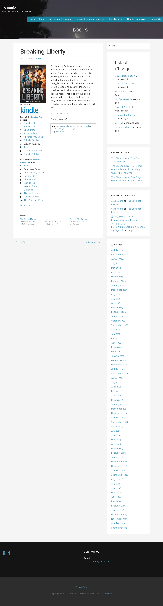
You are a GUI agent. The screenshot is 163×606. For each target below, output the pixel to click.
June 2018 (116, 488)
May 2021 (116, 391)
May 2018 (116, 492)
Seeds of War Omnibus (79, 219)
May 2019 (116, 439)
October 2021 (118, 369)
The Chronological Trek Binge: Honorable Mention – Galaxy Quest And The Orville (126, 169)
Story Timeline (115, 19)
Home (32, 19)
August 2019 (117, 426)
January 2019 (117, 457)
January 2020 (117, 404)
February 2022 (118, 351)
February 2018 (118, 505)
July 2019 (115, 431)
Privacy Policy (81, 587)
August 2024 (117, 259)
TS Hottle (9, 8)
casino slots (117, 201)
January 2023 (117, 316)
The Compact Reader (28, 219)
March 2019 (117, 448)
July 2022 (115, 334)
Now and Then (122, 127)
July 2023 (115, 298)
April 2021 (116, 395)
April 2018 (116, 497)
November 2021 (119, 364)
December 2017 (119, 514)
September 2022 (119, 325)
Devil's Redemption (125, 76)
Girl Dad (119, 123)
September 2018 (119, 475)
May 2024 (116, 268)
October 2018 (118, 470)
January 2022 (117, 356)
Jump (47, 219)
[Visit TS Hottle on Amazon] (4, 553)
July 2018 (115, 483)
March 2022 (117, 347)
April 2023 (116, 303)
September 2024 (119, 254)
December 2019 (119, 408)
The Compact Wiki (136, 19)
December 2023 (119, 290)
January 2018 (117, 510)
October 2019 (118, 417)
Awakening (120, 91)
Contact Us (155, 19)
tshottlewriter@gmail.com (97, 561)
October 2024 (118, 250)
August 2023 (117, 294)
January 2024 (117, 285)
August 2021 (117, 378)
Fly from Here (122, 99)
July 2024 (116, 263)
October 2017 (118, 523)
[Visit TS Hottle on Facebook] (9, 553)
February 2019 (118, 453)
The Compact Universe (59, 19)
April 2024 (116, 272)
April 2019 (116, 444)
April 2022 (116, 342)
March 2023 (117, 307)
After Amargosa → (94, 242)
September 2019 (119, 422)
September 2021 (119, 373)
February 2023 (118, 312)
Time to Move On (124, 83)
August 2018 (117, 479)
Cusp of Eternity (123, 107)
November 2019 (119, 413)
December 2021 (119, 360)
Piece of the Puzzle (125, 115)
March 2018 (117, 501)
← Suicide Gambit (21, 242)
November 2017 (119, 519)
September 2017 (119, 527)
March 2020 (117, 400)
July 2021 (115, 382)
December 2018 (119, 461)
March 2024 (117, 276)
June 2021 (116, 386)
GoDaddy (108, 594)
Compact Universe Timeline (90, 19)
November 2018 (119, 466)
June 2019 (116, 435)
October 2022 (118, 320)
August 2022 (117, 329)
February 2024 (118, 281)
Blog (41, 19)
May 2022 (116, 338)
